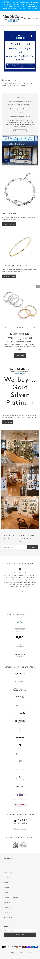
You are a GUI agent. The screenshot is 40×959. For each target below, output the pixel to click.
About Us (7, 903)
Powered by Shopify (26, 953)
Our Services (8, 868)
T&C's (6, 913)
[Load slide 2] (19, 327)
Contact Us (20, 355)
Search (6, 893)
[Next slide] (34, 327)
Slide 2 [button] (20, 606)
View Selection (9, 276)
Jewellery (7, 883)
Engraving (7, 908)
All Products (8, 873)
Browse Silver (9, 224)
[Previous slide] (5, 327)
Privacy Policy (8, 918)
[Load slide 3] (20, 327)
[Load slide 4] (22, 327)
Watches (6, 888)
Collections (7, 878)
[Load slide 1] (17, 327)
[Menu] (37, 18)
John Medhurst (17, 953)
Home (6, 863)
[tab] (18, 606)
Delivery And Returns (11, 898)
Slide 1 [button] (18, 606)
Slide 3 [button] (22, 606)
